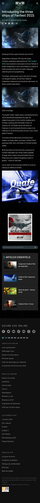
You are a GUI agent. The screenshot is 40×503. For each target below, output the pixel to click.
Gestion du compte (8, 378)
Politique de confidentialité (11, 464)
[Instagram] (28, 331)
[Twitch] (18, 331)
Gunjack (4, 427)
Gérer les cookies (7, 471)
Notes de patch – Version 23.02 (26, 291)
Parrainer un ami (7, 396)
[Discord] (23, 331)
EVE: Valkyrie (6, 423)
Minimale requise (7, 358)
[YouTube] (13, 331)
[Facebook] (3, 331)
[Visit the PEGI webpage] (5, 489)
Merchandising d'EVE (9, 438)
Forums (4, 389)
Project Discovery (8, 441)
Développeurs (6, 392)
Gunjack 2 (5, 430)
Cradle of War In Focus (25, 304)
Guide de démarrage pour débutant (14, 362)
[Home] (20, 5)
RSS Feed (5, 467)
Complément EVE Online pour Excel (14, 366)
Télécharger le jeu (8, 351)
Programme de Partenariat (11, 403)
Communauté (6, 385)
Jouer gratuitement (8, 347)
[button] (37, 3)
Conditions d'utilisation (9, 460)
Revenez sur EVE (7, 400)
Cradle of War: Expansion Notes (26, 278)
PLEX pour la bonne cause (11, 407)
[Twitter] (8, 331)
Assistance (5, 381)
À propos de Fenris (8, 456)
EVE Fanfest (6, 434)
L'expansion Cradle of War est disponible (26, 265)
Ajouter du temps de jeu (10, 355)
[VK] (33, 331)
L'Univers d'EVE (7, 419)
